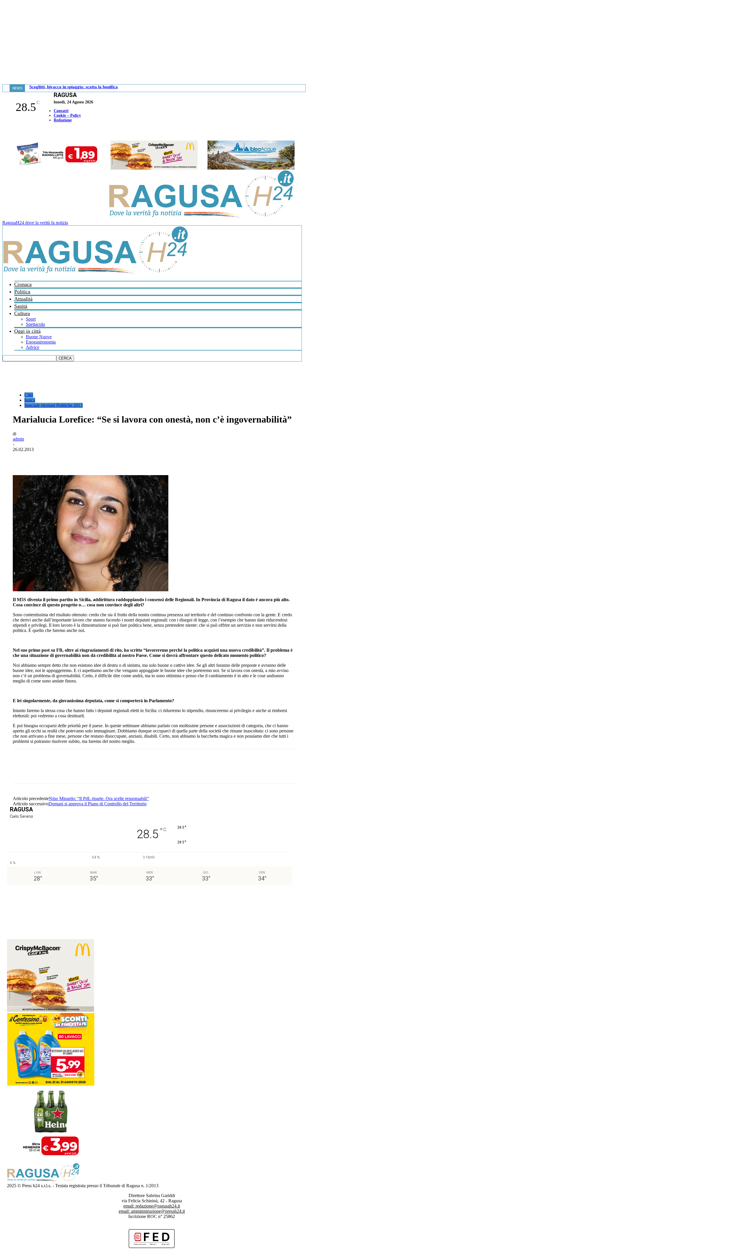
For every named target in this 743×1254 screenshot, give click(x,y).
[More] (149, 458)
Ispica (29, 400)
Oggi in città (27, 331)
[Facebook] (3, 132)
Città (28, 394)
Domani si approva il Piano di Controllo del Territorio (97, 803)
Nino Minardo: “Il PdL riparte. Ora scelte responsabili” (99, 798)
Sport (31, 319)
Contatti (61, 111)
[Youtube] (6, 132)
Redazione (63, 120)
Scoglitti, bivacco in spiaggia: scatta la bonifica (73, 87)
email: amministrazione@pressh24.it (152, 1211)
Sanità (20, 306)
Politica (22, 291)
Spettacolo (35, 324)
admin (18, 438)
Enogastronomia (41, 341)
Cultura (22, 313)
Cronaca (23, 284)
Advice (32, 347)
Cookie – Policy (67, 115)
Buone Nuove (39, 336)
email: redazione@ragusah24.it (151, 1205)
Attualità (23, 299)
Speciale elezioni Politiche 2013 (53, 405)
